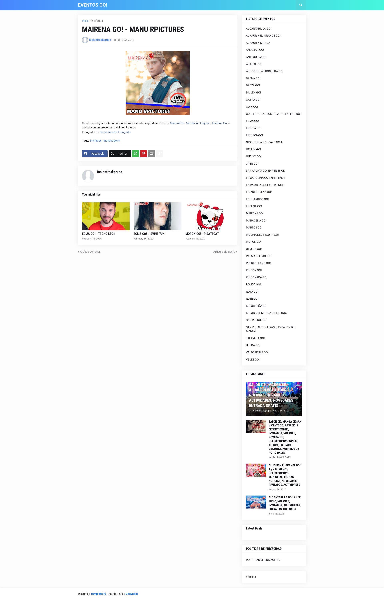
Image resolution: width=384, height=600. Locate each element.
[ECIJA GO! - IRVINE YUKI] (157, 216)
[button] (301, 5)
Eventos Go (219, 123)
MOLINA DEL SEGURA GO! (262, 234)
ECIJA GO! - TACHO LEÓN (98, 234)
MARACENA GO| (256, 220)
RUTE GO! (252, 298)
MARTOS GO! (254, 227)
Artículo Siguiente (224, 251)
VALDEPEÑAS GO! (257, 352)
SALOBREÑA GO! (256, 305)
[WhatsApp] (135, 153)
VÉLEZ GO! (253, 359)
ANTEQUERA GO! (256, 57)
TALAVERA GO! (255, 338)
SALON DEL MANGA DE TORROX (266, 312)
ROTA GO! (252, 291)
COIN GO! (252, 106)
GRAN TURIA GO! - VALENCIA (264, 142)
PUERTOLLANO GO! (258, 263)
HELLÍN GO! (253, 149)
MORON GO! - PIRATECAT (202, 234)
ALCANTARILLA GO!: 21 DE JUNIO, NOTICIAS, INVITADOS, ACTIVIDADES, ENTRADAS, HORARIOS (285, 503)
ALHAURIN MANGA (258, 42)
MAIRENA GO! (255, 213)
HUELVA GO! (254, 156)
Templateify (98, 593)
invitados (97, 20)
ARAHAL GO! (254, 64)
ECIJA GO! (252, 120)
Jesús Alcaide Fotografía (115, 132)
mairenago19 (111, 140)
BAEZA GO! (253, 85)
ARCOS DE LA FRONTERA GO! (264, 71)
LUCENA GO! (254, 206)
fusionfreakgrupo (109, 172)
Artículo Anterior (90, 251)
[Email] (151, 153)
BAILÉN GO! (253, 92)
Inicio (85, 20)
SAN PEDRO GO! (256, 320)
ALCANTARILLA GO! (258, 28)
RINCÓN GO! (254, 270)
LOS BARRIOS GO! (257, 199)
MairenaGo (177, 123)
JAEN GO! (252, 163)
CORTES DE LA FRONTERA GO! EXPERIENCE (273, 113)
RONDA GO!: (253, 284)
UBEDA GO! (253, 345)
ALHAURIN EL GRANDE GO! (263, 35)
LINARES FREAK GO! (259, 192)
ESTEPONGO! (254, 135)
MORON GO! (254, 241)
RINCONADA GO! (256, 277)
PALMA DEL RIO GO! (258, 256)
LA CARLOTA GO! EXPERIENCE (265, 170)
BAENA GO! (253, 78)
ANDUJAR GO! (255, 49)
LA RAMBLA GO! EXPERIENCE (265, 185)
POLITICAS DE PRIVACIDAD (263, 559)
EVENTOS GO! (92, 5)
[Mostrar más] (159, 153)
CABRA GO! (253, 99)
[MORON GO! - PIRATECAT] (209, 216)
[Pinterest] (143, 153)
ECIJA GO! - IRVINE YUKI (149, 234)
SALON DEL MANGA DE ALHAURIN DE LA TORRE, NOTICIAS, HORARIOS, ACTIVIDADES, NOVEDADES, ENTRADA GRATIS (271, 395)
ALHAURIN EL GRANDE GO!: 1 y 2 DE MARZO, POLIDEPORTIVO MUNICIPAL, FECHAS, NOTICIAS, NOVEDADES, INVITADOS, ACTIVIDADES (285, 475)
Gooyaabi (132, 593)
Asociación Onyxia (197, 123)
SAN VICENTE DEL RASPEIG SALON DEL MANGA (271, 329)
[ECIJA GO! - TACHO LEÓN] (106, 216)
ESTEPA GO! (253, 128)
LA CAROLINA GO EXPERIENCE (265, 177)
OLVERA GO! (254, 248)
